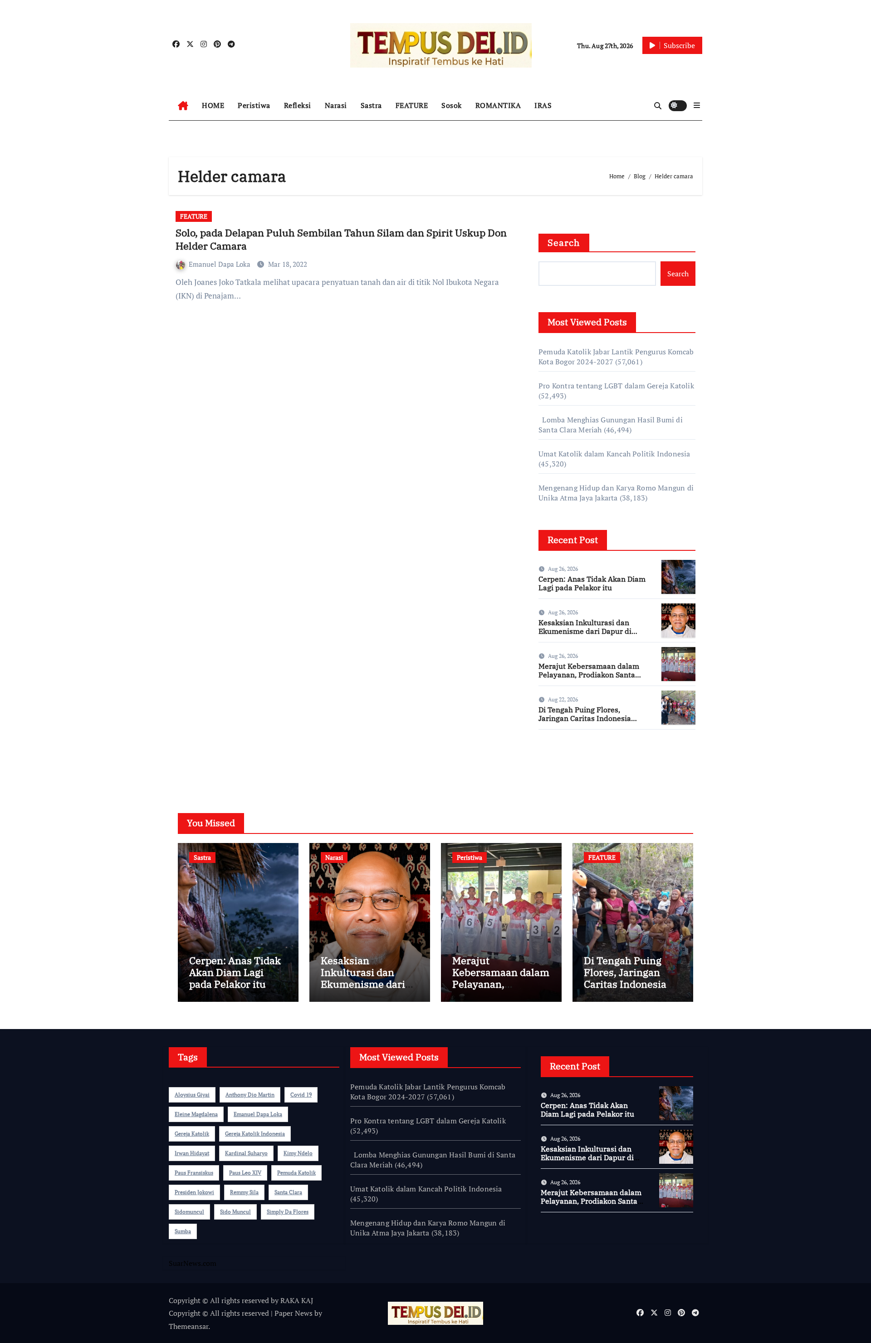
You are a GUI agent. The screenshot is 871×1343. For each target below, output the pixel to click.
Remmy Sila (244, 1192)
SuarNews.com (562, 763)
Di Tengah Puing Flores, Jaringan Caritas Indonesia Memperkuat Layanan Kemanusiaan (584, 722)
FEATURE (412, 105)
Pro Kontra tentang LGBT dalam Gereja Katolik (616, 386)
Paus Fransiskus (194, 1172)
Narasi (336, 105)
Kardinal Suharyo (246, 1153)
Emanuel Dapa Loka (220, 264)
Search (564, 242)
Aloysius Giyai (192, 1094)
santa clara (288, 1192)
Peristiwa (254, 105)
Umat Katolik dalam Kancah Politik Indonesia (614, 454)
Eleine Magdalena (196, 1114)
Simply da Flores (287, 1211)
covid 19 (301, 1094)
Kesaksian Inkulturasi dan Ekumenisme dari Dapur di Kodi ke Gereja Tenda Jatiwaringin (584, 635)
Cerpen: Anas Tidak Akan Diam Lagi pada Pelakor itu (592, 583)
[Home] (183, 105)
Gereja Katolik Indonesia (255, 1133)
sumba (183, 1231)
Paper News (293, 1313)
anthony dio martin (249, 1094)
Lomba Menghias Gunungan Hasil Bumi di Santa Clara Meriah (432, 1160)
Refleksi (297, 105)
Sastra (371, 105)
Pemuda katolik (296, 1172)
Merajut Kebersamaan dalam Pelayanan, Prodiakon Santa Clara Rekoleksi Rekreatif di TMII (588, 679)
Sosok (451, 105)
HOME (213, 105)
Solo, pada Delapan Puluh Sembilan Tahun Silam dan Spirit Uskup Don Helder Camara (341, 239)
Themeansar (188, 1326)
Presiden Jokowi (194, 1192)
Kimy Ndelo (298, 1153)
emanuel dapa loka (258, 1114)
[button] (697, 105)
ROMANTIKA (498, 105)
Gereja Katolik (192, 1133)
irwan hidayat (192, 1153)
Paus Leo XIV (245, 1172)
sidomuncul (189, 1211)
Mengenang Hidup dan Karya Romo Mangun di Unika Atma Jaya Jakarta (616, 493)
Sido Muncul (235, 1211)
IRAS (543, 105)
